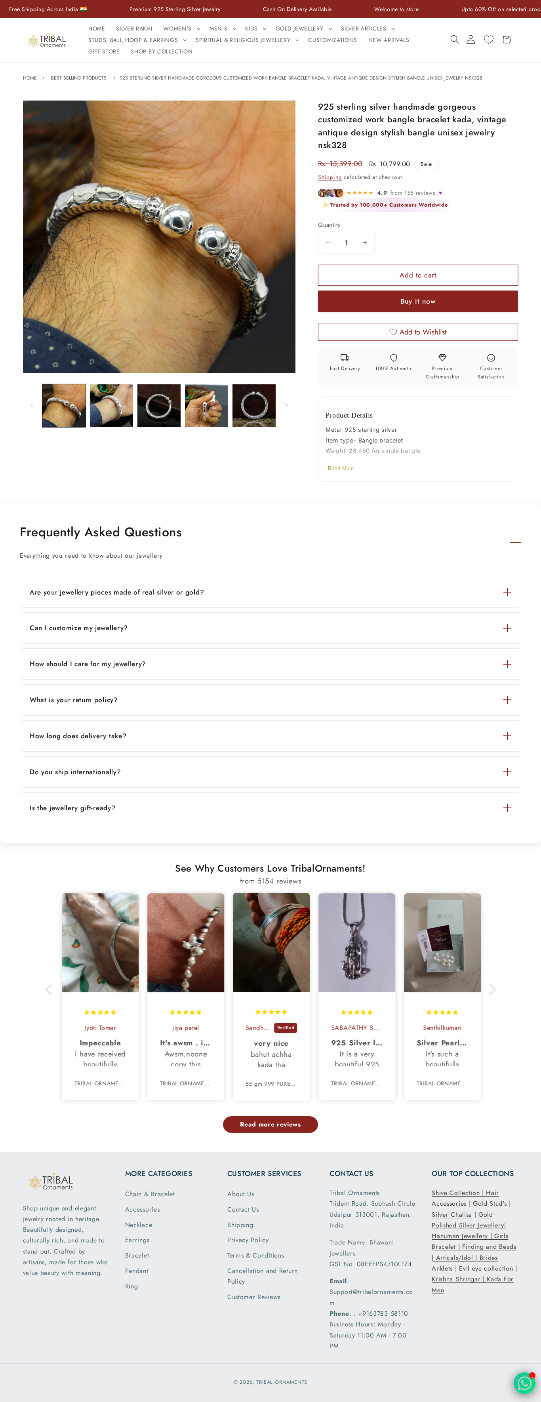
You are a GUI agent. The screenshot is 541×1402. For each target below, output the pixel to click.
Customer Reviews (253, 1296)
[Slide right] (286, 405)
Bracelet (137, 1255)
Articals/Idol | (458, 1257)
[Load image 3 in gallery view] (159, 405)
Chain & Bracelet (150, 1194)
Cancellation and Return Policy (262, 1276)
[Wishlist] (488, 39)
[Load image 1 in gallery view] (64, 405)
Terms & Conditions (255, 1255)
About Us (240, 1194)
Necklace (138, 1224)
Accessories (142, 1209)
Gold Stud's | (492, 1203)
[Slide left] (31, 405)
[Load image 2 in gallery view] (111, 405)
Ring (131, 1286)
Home (30, 78)
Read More (341, 468)
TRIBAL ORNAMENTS (281, 1382)
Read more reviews (270, 1124)
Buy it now (418, 301)
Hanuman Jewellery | (463, 1236)
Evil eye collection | (488, 1268)
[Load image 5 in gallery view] (254, 405)
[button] (181, 28)
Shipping (330, 177)
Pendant (137, 1270)
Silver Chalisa (452, 1214)
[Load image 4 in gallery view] (206, 405)
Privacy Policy (248, 1239)
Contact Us (243, 1209)
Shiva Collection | (459, 1192)
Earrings (137, 1239)
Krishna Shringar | (459, 1279)
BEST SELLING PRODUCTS (79, 78)
